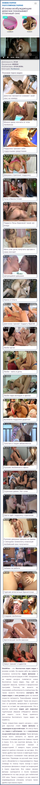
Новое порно (9, 3)
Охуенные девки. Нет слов (16, 491)
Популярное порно (12, 5)
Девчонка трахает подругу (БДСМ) (19, 324)
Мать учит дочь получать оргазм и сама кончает (19, 250)
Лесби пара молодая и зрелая (17, 395)
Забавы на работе (12, 568)
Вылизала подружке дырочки (17, 419)
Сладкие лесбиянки (12, 616)
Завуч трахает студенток (15, 664)
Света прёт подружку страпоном (18, 515)
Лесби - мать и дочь (13, 372)
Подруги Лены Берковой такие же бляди (19, 224)
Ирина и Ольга (10, 300)
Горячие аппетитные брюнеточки (19, 592)
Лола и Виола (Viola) (13, 199)
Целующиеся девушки (14, 276)
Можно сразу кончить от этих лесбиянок (17, 123)
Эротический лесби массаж (16, 640)
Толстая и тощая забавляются (17, 443)
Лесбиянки (15, 69)
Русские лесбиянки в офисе (16, 467)
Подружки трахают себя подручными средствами (15, 150)
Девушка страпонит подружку (17, 175)
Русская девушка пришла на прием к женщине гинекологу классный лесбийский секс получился (19, 541)
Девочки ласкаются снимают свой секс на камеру (19, 97)
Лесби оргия (9, 348)
